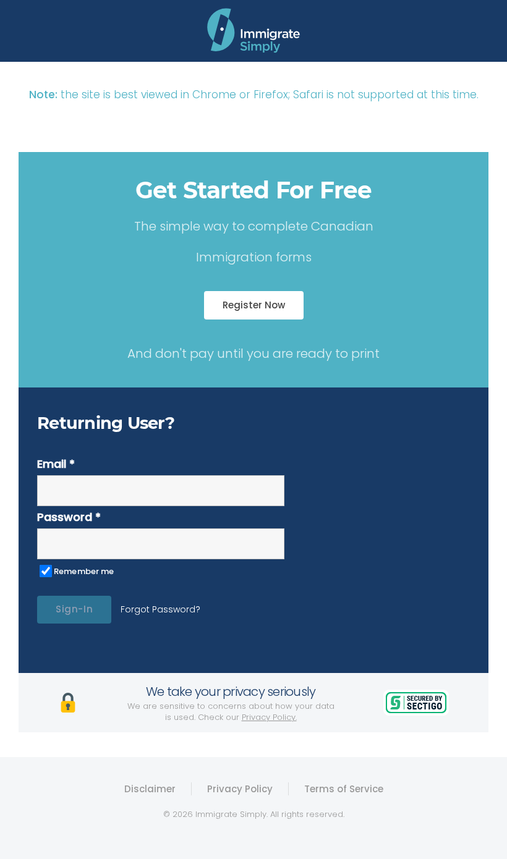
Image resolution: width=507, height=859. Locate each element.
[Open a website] (253, 31)
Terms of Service (343, 788)
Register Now (254, 304)
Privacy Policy (240, 788)
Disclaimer (150, 788)
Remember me (84, 571)
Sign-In (74, 609)
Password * (69, 517)
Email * (56, 464)
